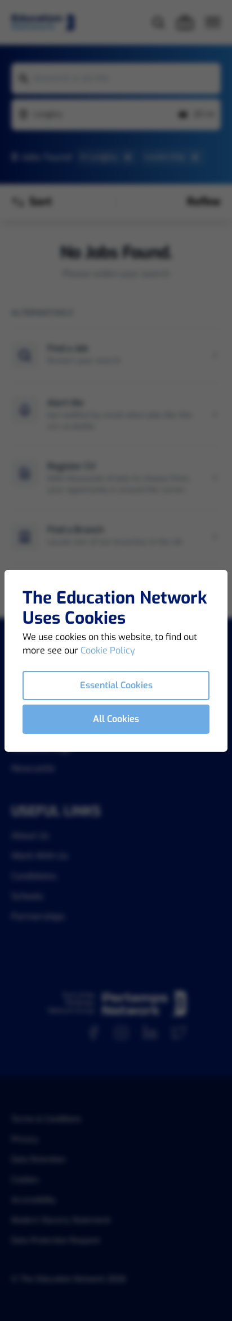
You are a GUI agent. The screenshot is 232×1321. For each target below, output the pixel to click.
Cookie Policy (108, 650)
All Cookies (116, 719)
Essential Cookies (116, 685)
